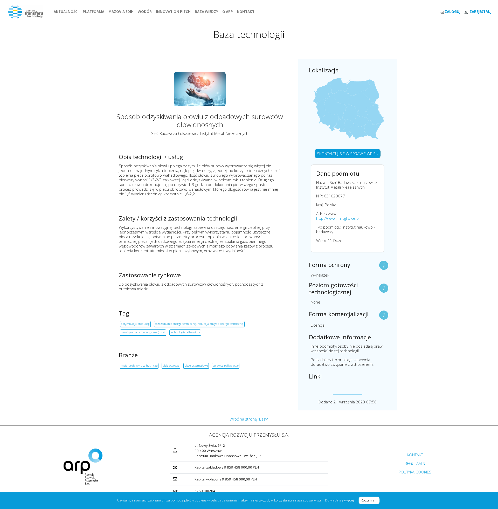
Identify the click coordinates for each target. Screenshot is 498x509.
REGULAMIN (415, 463)
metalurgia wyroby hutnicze (139, 365)
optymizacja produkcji (135, 324)
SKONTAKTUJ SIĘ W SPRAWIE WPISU (347, 153)
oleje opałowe (171, 365)
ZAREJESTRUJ (480, 12)
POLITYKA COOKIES (414, 471)
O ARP (228, 11)
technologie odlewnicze (185, 332)
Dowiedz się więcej (340, 500)
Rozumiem (370, 500)
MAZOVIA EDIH (122, 11)
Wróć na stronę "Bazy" (249, 419)
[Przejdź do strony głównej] (27, 12)
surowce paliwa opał (225, 365)
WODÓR (146, 11)
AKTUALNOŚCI (67, 11)
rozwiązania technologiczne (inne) (143, 332)
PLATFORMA (94, 11)
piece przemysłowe (196, 365)
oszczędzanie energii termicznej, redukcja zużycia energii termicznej (199, 324)
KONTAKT (247, 11)
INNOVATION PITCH (173, 11)
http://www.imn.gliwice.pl (337, 218)
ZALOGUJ (452, 12)
